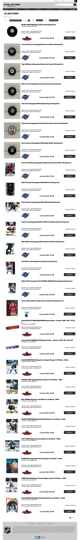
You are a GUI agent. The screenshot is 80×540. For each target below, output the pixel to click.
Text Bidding (72, 9)
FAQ (66, 1)
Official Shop (57, 1)
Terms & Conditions (31, 523)
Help (70, 1)
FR (72, 1)
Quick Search (38, 9)
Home (4, 16)
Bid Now (69, 38)
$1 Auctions (39, 20)
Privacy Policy (39, 523)
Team (6, 9)
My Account (62, 1)
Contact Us (50, 523)
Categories (26, 9)
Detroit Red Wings (53, 20)
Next (73, 517)
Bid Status (61, 9)
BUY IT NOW (50, 9)
